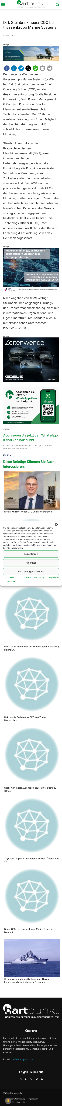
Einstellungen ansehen (31, 571)
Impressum (54, 577)
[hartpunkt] (31, 3)
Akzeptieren (31, 553)
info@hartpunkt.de (23, 1059)
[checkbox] (8, 1101)
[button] (57, 524)
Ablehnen (31, 562)
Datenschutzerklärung (34, 577)
